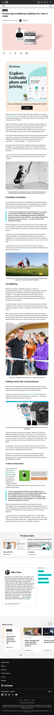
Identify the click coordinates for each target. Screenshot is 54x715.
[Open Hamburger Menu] (2, 2)
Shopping (3, 680)
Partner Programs (5, 673)
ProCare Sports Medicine (13, 116)
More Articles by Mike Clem (12, 603)
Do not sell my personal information (27, 702)
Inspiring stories (43, 578)
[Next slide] (50, 623)
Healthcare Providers (45, 575)
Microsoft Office (43, 582)
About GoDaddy (5, 662)
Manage (27, 633)
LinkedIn (27, 598)
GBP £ (49, 691)
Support (3, 666)
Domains (41, 571)
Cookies (33, 700)
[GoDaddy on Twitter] (13, 695)
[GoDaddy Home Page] (7, 685)
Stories (5, 10)
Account (3, 676)
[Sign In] (47, 2)
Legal (20, 700)
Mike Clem (25, 20)
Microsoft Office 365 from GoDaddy (10, 472)
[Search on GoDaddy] (50, 6)
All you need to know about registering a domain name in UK (11, 639)
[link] (10, 53)
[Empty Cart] (50, 2)
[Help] (44, 2)
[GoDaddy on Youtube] (16, 695)
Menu (3, 6)
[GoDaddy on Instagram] (6, 695)
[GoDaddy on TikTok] (9, 695)
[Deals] (41, 2)
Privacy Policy (26, 700)
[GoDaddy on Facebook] (2, 695)
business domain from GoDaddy (29, 394)
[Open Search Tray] (38, 2)
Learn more (9, 647)
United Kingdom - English (7, 691)
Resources (3, 669)
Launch (47, 633)
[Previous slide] (45, 623)
